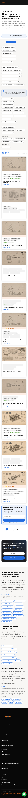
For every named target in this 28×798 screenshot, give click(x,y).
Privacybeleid (4, 768)
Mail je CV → (14, 553)
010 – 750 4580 (5, 728)
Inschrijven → (14, 520)
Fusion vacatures (17, 612)
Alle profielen (4, 752)
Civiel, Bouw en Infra (7, 645)
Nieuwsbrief (4, 779)
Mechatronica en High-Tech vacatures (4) (12, 76)
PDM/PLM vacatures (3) (20, 138)
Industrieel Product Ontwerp (9, 648)
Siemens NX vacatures (8, 606)
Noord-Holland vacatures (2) (9, 56)
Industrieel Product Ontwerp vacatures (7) (12, 70)
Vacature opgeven (5, 754)
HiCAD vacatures (7, 615)
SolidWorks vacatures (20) (8, 101)
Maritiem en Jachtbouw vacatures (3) (11, 81)
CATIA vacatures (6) (7, 113)
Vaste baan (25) (6, 147)
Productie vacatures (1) (8, 133)
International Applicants (7, 745)
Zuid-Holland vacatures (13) (8, 47)
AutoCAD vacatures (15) (8, 107)
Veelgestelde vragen (6, 782)
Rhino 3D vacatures (17, 615)
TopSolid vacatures (7, 621)
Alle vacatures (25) (11, 41)
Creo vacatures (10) (7, 110)
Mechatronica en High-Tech (9, 657)
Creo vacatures (18, 603)
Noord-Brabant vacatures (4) (9, 50)
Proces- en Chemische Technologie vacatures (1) (13, 84)
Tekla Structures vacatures (9, 618)
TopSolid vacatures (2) (20, 115)
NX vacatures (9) (17, 110)
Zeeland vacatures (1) (7, 61)
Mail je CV (3, 743)
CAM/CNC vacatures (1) (18, 141)
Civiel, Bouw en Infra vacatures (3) (10, 78)
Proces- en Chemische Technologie (11, 660)
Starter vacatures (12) (7, 138)
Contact (3, 765)
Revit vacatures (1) (7, 118)
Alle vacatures (4, 740)
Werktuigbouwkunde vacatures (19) (10, 67)
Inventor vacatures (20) (8, 98)
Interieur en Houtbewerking (9, 651)
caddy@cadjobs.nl (5, 734)
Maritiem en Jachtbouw (8, 654)
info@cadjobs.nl (5, 732)
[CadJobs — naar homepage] (4, 2)
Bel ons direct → (14, 558)
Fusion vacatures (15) (20, 107)
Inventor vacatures (20, 600)
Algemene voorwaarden (7, 771)
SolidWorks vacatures (8, 600)
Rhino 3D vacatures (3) (7, 115)
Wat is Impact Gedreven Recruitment (10, 763)
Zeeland (11, 702)
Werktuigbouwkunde (7, 663)
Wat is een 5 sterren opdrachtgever (9, 784)
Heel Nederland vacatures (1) (9, 59)
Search (3, 777)
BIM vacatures (18, 609)
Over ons (3, 760)
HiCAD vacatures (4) (18, 113)
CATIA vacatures (6, 612)
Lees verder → (6, 184)
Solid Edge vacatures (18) (8, 104)
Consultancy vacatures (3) (8, 130)
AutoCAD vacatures (7, 603)
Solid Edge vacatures (7, 609)
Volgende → (19, 529)
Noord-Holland (16, 699)
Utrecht (4, 702)
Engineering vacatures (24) (8, 127)
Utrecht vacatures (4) (7, 53)
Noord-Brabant (6, 699)
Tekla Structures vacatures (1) (9, 121)
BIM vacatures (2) (6, 141)
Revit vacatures (19, 606)
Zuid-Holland (19, 702)
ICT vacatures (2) (20, 130)
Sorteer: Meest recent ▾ (20, 153)
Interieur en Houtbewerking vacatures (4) (11, 73)
